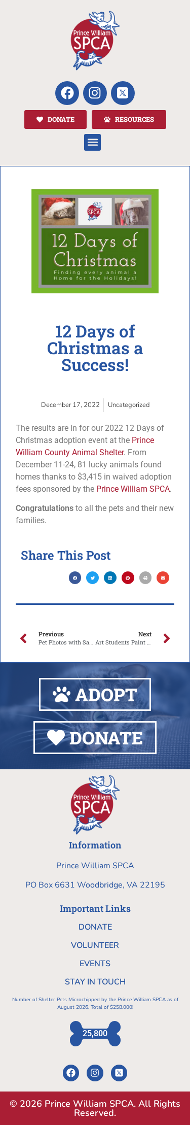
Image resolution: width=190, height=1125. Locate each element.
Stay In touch (95, 981)
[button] (92, 142)
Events (95, 963)
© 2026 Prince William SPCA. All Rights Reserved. (95, 1108)
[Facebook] (67, 93)
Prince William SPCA (133, 489)
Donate (95, 927)
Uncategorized (128, 405)
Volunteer (95, 945)
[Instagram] (95, 93)
